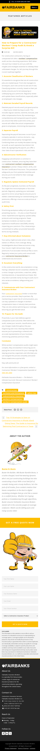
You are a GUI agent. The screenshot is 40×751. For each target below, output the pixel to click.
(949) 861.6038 (9, 708)
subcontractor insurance (13, 396)
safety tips (31, 393)
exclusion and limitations (13, 393)
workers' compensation (13, 399)
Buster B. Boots (18, 52)
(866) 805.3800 (9, 706)
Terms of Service (23, 748)
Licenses (32, 748)
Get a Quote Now (20, 624)
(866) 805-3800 (25, 1)
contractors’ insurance (14, 294)
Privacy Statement (11, 748)
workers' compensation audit (15, 402)
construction (11, 390)
